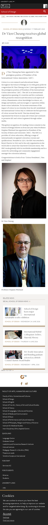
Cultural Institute (8, 447)
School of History (8, 408)
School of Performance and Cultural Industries (18, 419)
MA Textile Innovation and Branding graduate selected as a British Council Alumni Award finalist (24, 356)
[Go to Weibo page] (26, 383)
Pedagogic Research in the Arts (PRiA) (16, 450)
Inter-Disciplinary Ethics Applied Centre (16, 428)
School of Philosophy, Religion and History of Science (20, 422)
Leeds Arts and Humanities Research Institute (18, 444)
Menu (6, 6)
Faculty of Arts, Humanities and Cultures (16, 396)
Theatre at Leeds (8, 453)
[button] (45, 11)
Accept (7, 513)
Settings (6, 517)
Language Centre (9, 438)
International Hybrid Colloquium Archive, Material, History (32, 334)
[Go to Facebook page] (21, 383)
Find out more (8, 520)
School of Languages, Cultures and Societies (18, 411)
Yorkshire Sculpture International (14, 456)
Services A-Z (7, 465)
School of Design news (13, 29)
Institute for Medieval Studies (13, 425)
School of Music (8, 417)
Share (6, 43)
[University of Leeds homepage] (45, 6)
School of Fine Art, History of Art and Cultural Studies (21, 405)
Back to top (6, 370)
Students (6, 478)
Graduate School (8, 441)
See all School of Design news (15, 301)
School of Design (8, 11)
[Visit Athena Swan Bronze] (24, 377)
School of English (8, 402)
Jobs (4, 487)
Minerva (5, 475)
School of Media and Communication (15, 414)
